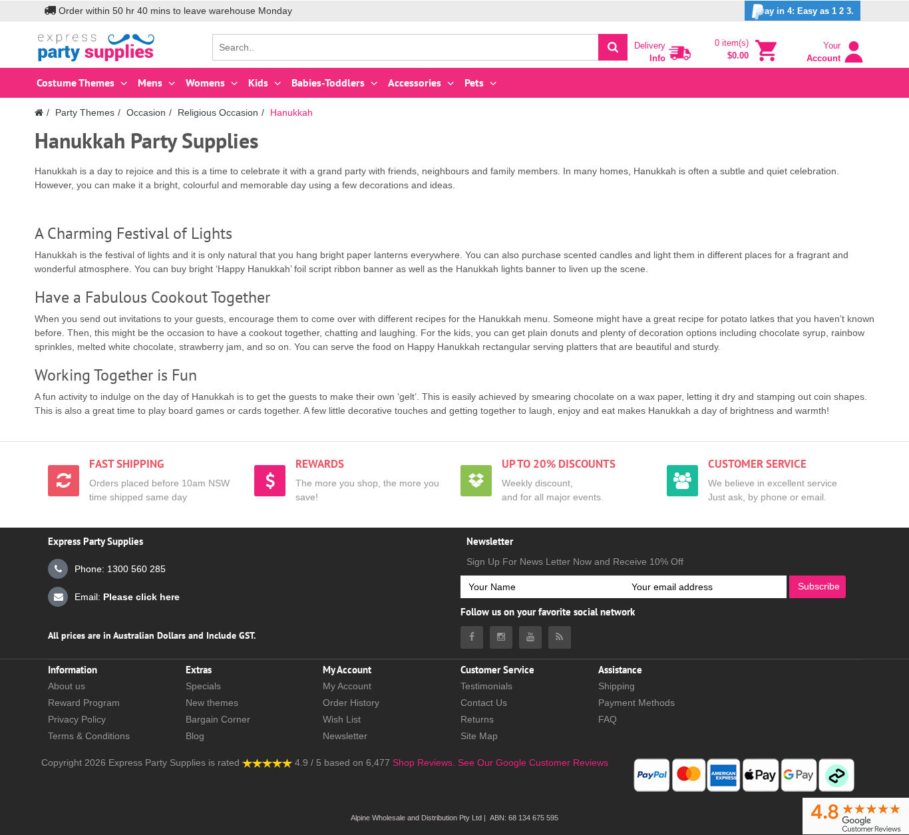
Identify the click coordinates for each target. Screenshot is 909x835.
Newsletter (345, 736)
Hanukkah (291, 112)
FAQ (607, 719)
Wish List (342, 719)
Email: (127, 596)
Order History (351, 702)
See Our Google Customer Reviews (531, 762)
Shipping (616, 686)
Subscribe (819, 586)
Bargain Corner (218, 719)
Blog (195, 736)
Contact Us (483, 702)
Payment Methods (636, 702)
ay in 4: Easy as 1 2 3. (809, 11)
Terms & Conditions (89, 736)
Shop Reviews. (424, 762)
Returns (477, 719)
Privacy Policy (77, 719)
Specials (203, 686)
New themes (212, 702)
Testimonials (486, 686)
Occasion (146, 112)
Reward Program (84, 702)
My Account (347, 686)
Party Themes (84, 112)
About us (66, 686)
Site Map (479, 736)
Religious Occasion (218, 112)
